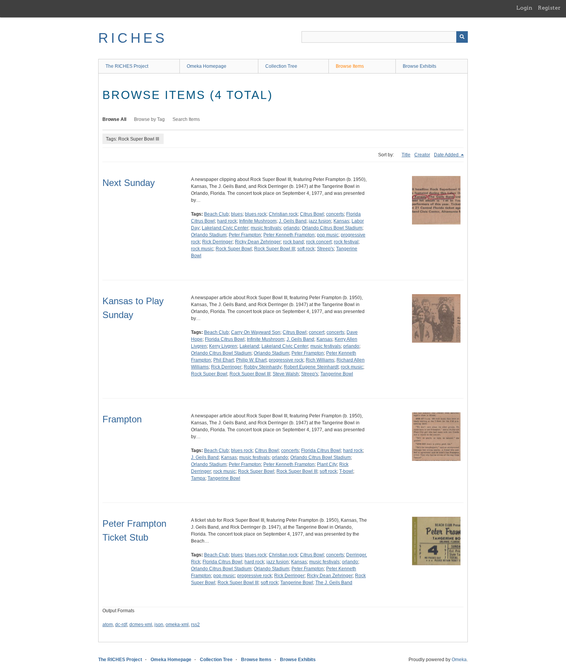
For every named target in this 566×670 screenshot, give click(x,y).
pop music (327, 235)
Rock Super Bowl (234, 248)
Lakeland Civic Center (225, 228)
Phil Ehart (223, 360)
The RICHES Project (126, 66)
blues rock (255, 214)
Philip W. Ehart (251, 360)
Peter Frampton (245, 235)
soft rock (306, 248)
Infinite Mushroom (257, 221)
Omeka (459, 659)
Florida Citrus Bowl (224, 339)
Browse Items (350, 66)
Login (524, 8)
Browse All (114, 119)
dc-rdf (121, 624)
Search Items (186, 119)
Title (406, 154)
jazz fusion (320, 221)
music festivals (266, 228)
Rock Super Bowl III (274, 248)
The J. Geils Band (333, 582)
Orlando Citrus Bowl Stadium (332, 228)
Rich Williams (320, 360)
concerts (335, 214)
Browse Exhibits (419, 66)
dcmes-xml (140, 624)
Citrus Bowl (312, 214)
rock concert (319, 242)
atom (107, 624)
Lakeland (249, 346)
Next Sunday (128, 183)
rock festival (346, 242)
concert (316, 332)
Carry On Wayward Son (255, 332)
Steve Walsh (286, 374)
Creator (422, 154)
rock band (293, 242)
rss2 (195, 624)
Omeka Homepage (206, 66)
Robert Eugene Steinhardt (311, 367)
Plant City (327, 464)
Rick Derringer (217, 242)
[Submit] (462, 37)
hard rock (227, 221)
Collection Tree (281, 66)
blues (237, 214)
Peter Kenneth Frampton (289, 235)
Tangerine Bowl (336, 374)
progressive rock (286, 360)
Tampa (198, 478)
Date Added (447, 154)
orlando (291, 228)
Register (549, 8)
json (158, 624)
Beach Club (216, 214)
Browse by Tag (149, 119)
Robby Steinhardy (262, 367)
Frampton (122, 419)
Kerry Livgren (223, 346)
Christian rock (283, 214)
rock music (202, 248)
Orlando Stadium (208, 235)
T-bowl (346, 471)
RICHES (132, 38)
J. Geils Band (292, 221)
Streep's (325, 248)
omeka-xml (177, 624)
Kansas (341, 221)
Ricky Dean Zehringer (258, 242)
